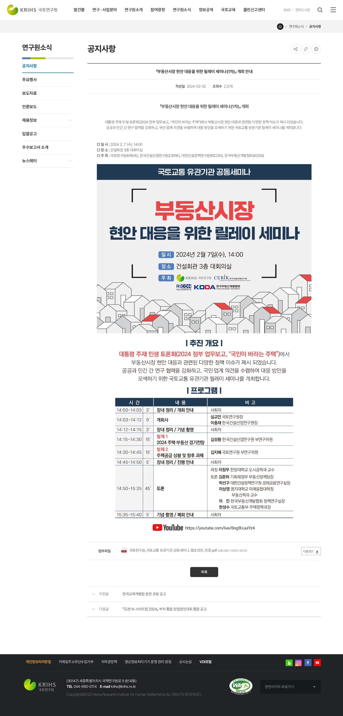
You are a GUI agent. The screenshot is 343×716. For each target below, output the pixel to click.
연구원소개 (134, 9)
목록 (204, 572)
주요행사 (29, 79)
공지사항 (315, 26)
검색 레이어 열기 (319, 10)
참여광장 (157, 9)
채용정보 (29, 120)
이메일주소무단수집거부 (76, 662)
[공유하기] (295, 49)
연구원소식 (182, 9)
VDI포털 (206, 662)
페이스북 (308, 662)
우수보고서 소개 (35, 147)
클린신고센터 (254, 9)
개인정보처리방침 (38, 662)
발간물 (79, 9)
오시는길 (185, 662)
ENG (287, 10)
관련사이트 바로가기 (279, 687)
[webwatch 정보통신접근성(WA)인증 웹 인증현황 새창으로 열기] (241, 687)
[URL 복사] (306, 49)
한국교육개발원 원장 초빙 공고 (144, 594)
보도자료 (29, 93)
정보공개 (206, 9)
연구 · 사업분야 (104, 9)
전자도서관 (302, 10)
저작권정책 (109, 662)
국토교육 (228, 9)
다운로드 (308, 551)
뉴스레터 (29, 160)
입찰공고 (29, 133)
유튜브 (317, 662)
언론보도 (29, 106)
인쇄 (316, 49)
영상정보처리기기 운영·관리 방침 (148, 662)
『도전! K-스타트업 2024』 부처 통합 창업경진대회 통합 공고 (164, 609)
